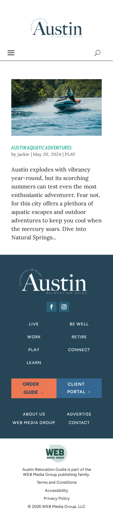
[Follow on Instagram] (64, 307)
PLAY (70, 154)
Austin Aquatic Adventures (41, 147)
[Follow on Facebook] (51, 307)
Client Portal (76, 388)
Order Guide (31, 388)
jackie (24, 154)
